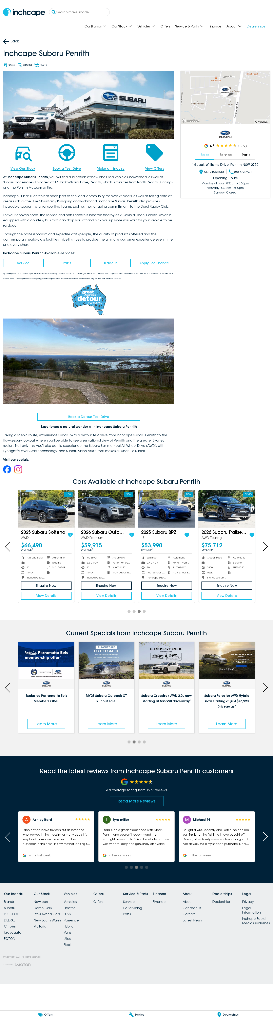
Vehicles (143, 26)
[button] (217, 836)
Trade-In (110, 263)
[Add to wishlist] (70, 535)
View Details (46, 596)
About (232, 26)
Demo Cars (43, 908)
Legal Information (251, 910)
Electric (70, 908)
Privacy (248, 902)
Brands (9, 902)
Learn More (46, 723)
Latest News (192, 920)
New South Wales (47, 920)
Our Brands (92, 26)
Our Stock (119, 26)
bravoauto (12, 932)
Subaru (9, 908)
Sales (204, 155)
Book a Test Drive (67, 168)
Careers (189, 914)
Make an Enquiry (110, 168)
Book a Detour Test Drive (88, 417)
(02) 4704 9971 (243, 171)
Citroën (10, 926)
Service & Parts (187, 26)
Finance (215, 26)
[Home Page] (24, 12)
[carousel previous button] (8, 546)
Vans (67, 932)
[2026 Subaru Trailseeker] (226, 509)
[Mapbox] (191, 120)
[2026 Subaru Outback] (106, 509)
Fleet (68, 945)
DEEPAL (9, 920)
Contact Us (192, 908)
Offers (165, 26)
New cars (41, 902)
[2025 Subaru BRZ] (166, 509)
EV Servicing (132, 908)
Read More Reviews (136, 801)
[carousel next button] (265, 546)
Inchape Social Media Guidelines (256, 921)
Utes (67, 939)
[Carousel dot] (129, 611)
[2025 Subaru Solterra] (46, 509)
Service (23, 263)
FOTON (9, 939)
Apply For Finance (154, 263)
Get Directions (214, 171)
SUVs (67, 914)
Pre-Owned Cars (47, 914)
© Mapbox (261, 121)
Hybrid (69, 926)
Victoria (40, 926)
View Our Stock (23, 168)
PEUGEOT (11, 914)
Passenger (72, 920)
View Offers (154, 168)
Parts (67, 263)
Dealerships (256, 26)
